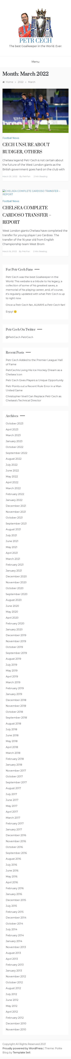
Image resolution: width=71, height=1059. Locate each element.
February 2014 (15, 935)
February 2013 (15, 964)
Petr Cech (35, 41)
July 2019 (11, 664)
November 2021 (16, 511)
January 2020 (14, 629)
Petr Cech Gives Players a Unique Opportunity (34, 380)
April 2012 (12, 1011)
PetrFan (26, 176)
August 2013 (13, 952)
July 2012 (11, 994)
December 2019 (16, 635)
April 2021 (12, 552)
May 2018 (12, 741)
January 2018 (14, 764)
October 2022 (14, 447)
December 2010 (16, 1023)
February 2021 (15, 564)
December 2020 (16, 576)
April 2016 (12, 882)
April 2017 (12, 811)
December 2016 (16, 835)
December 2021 (16, 505)
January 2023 (14, 441)
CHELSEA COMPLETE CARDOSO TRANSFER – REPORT (26, 215)
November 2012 (16, 976)
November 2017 (16, 770)
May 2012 (11, 1005)
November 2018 (16, 705)
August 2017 (13, 788)
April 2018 (12, 747)
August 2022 (13, 458)
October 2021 (14, 517)
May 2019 (12, 670)
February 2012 (15, 1017)
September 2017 (16, 782)
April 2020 (12, 617)
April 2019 (12, 676)
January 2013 (14, 970)
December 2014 (16, 917)
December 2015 (16, 900)
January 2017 (14, 829)
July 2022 (12, 464)
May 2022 (12, 476)
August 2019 (13, 658)
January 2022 (14, 500)
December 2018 (16, 700)
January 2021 (14, 570)
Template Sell (21, 1052)
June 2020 (12, 605)
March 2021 (13, 558)
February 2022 (15, 494)
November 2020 (16, 582)
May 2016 (11, 876)
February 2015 (15, 911)
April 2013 (12, 958)
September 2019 (16, 653)
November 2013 (16, 947)
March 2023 (13, 435)
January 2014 (14, 941)
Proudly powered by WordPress (22, 1048)
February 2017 (15, 823)
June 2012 (12, 1000)
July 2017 (11, 794)
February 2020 (15, 623)
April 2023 (12, 429)
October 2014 (14, 923)
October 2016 (14, 847)
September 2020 (16, 594)
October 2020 (14, 588)
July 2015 (11, 905)
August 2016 (13, 858)
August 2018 (13, 723)
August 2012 (13, 988)
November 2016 (16, 841)
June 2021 (12, 541)
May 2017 (11, 805)
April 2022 (12, 482)
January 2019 (14, 694)
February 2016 (15, 888)
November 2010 (16, 1029)
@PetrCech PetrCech (19, 337)
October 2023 (14, 423)
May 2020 (12, 611)
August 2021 (13, 529)
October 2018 (14, 711)
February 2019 (15, 688)
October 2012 (14, 982)
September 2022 (16, 453)
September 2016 (16, 853)
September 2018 (16, 717)
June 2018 (12, 735)
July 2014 (11, 929)
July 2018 (11, 729)
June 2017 (12, 799)
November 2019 (16, 641)
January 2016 (14, 894)
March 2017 (13, 817)
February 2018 (15, 758)
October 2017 (14, 776)
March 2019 (13, 682)
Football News (10, 138)
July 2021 (11, 535)
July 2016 (11, 864)
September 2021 (16, 523)
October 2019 (14, 647)
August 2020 (14, 599)
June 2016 (12, 870)
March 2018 (13, 752)
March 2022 (13, 488)
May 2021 (11, 547)
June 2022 (12, 470)
